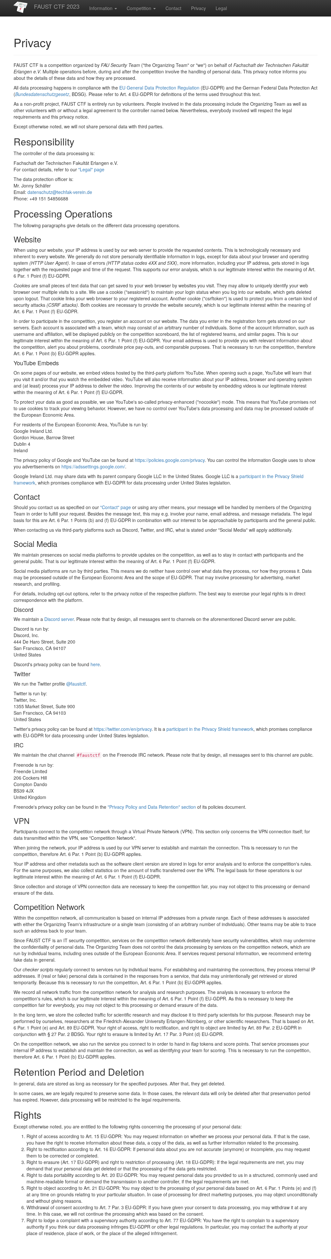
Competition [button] (140, 8)
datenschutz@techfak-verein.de (59, 192)
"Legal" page (91, 169)
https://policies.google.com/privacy (170, 460)
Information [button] (101, 8)
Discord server (59, 619)
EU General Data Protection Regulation (159, 87)
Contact (173, 8)
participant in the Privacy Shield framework (209, 729)
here (95, 664)
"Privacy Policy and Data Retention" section (152, 807)
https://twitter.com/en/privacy (123, 729)
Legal (221, 8)
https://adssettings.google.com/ (93, 466)
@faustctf (76, 683)
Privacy (198, 8)
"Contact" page (115, 507)
